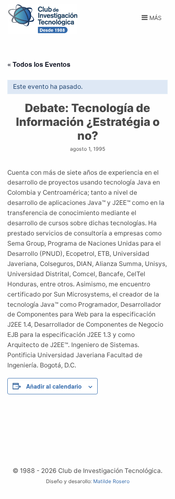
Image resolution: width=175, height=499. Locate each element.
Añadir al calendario (54, 386)
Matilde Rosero (111, 481)
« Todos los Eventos (38, 64)
